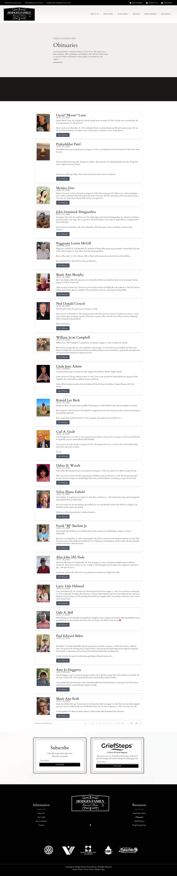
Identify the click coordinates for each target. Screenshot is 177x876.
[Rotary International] (48, 850)
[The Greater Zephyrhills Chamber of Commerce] (128, 850)
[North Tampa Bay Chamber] (88, 850)
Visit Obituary (63, 135)
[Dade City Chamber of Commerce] (108, 850)
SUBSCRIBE (60, 765)
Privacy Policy (78, 869)
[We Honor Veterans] (68, 850)
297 (131, 723)
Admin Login (100, 869)
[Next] (140, 723)
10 (122, 723)
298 (136, 723)
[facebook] (90, 825)
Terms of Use (89, 869)
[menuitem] (95, 14)
